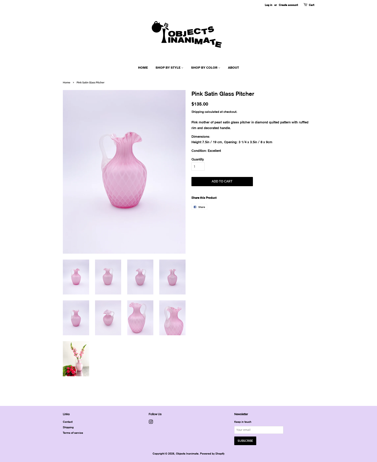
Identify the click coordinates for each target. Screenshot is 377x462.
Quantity (197, 159)
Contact (67, 422)
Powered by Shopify (212, 453)
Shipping (197, 112)
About (233, 67)
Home (143, 67)
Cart (311, 5)
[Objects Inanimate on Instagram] (151, 422)
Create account (288, 5)
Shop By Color (204, 67)
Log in (268, 5)
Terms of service (73, 433)
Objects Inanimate (187, 453)
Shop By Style (168, 67)
